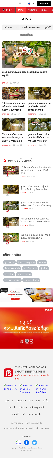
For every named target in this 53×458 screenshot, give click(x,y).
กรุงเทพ (42, 262)
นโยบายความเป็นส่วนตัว (14, 428)
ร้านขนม (5, 114)
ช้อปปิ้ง (12, 407)
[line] (18, 442)
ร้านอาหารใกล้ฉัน (12, 268)
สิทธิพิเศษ (21, 400)
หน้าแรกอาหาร (11, 27)
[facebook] (26, 442)
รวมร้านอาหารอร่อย (31, 27)
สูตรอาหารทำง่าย (12, 280)
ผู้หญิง (44, 10)
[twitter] (34, 442)
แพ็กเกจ (23, 407)
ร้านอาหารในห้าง (31, 280)
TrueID (8, 3)
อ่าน (8, 10)
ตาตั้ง (45, 400)
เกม (38, 400)
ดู (13, 400)
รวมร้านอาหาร (30, 268)
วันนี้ (7, 400)
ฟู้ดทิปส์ (43, 268)
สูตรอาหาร (32, 114)
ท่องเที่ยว (32, 10)
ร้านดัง (5, 82)
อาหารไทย (9, 274)
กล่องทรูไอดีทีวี (37, 407)
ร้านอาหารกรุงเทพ (26, 262)
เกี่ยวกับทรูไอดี (17, 423)
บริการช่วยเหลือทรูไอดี (32, 414)
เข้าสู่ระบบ (44, 3)
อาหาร (20, 10)
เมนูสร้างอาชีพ (24, 274)
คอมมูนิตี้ (15, 414)
